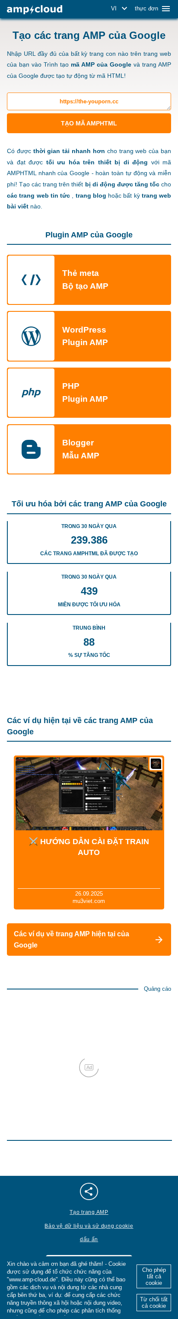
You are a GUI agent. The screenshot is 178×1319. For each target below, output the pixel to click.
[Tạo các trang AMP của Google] (34, 9)
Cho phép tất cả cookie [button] (154, 1276)
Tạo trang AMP (89, 1212)
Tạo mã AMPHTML (89, 123)
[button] (120, 8)
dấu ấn (89, 1239)
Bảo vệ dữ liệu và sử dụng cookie (88, 1226)
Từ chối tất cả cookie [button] (154, 1302)
